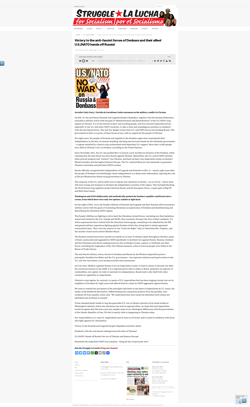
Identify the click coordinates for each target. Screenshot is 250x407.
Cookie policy (79, 375)
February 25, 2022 (83, 50)
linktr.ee (110, 28)
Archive (155, 28)
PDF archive (130, 399)
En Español (78, 28)
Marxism (134, 28)
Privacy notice (79, 373)
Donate (145, 28)
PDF (76, 367)
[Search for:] (166, 6)
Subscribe (122, 28)
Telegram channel (108, 348)
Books (89, 28)
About (98, 28)
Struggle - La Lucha (98, 50)
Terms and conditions (81, 370)
